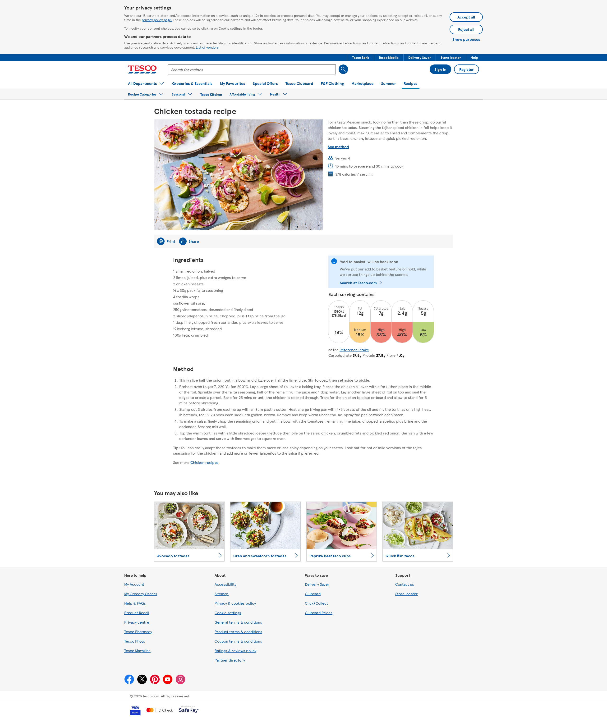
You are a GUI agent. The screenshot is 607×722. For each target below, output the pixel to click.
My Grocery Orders (140, 593)
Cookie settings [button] (228, 612)
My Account (134, 584)
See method (338, 146)
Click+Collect (316, 603)
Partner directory (230, 660)
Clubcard (313, 593)
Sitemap (222, 593)
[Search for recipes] (343, 69)
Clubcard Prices (318, 612)
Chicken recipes (204, 462)
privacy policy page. (157, 19)
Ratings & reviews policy (235, 650)
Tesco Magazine (137, 650)
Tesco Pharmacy (138, 631)
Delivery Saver (317, 584)
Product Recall (136, 612)
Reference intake (354, 349)
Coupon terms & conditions (238, 641)
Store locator (406, 593)
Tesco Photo (134, 641)
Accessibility (225, 584)
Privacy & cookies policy (235, 603)
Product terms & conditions (238, 631)
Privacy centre (136, 622)
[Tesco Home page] (142, 69)
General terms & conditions (238, 622)
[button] (360, 57)
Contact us (404, 584)
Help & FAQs (135, 603)
